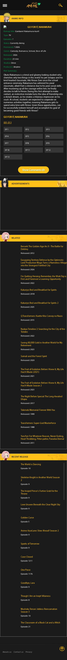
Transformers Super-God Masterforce (38, 423)
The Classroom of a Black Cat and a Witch (40, 622)
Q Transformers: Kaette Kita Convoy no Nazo (41, 316)
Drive (13, 63)
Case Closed (27, 556)
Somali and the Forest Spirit (34, 356)
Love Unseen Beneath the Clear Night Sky (40, 504)
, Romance (23, 51)
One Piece (25, 569)
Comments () (37, 170)
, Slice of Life (40, 51)
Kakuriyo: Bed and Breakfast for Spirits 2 (39, 302)
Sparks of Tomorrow (30, 543)
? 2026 (17, 47)
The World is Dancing (31, 464)
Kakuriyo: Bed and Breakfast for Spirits (39, 289)
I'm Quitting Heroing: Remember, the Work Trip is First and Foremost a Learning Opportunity (43, 277)
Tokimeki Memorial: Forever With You (38, 410)
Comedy (14, 51)
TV (10, 35)
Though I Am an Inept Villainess (36, 596)
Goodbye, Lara (28, 582)
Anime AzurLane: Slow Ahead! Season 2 (40, 530)
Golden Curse (27, 517)
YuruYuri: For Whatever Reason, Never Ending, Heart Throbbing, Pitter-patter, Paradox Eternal (42, 437)
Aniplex (17, 66)
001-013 (8, 122)
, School (31, 51)
